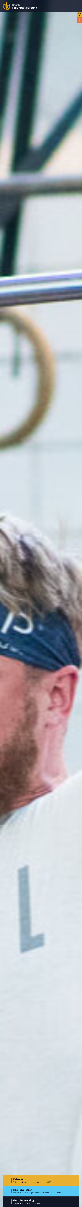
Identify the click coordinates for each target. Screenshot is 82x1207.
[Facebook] (79, 20)
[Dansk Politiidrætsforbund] (20, 6)
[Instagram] (79, 14)
